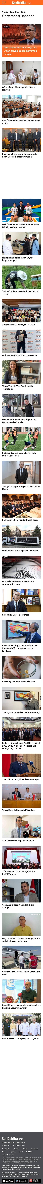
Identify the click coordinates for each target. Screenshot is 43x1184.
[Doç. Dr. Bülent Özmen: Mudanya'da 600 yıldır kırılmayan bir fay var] (21, 925)
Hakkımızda (5, 1145)
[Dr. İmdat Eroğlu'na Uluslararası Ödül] (21, 342)
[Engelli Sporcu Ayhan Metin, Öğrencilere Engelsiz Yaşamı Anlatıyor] (21, 991)
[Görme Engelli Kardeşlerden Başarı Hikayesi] (21, 73)
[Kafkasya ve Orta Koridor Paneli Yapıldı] (21, 506)
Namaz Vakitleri (7, 1155)
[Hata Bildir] (24, 1176)
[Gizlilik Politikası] (19, 1172)
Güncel (16, 1149)
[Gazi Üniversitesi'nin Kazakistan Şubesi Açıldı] (21, 107)
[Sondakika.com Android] (21, 1181)
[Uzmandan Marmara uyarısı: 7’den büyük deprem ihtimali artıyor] (21, 36)
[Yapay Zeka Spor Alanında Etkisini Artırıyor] (21, 891)
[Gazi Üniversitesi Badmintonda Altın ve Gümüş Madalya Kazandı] (21, 211)
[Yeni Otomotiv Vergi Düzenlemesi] (21, 827)
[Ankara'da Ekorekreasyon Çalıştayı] (21, 311)
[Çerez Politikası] (14, 1174)
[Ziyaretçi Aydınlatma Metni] (10, 1176)
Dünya (25, 1149)
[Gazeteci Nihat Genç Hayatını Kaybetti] (21, 1025)
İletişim (17, 1145)
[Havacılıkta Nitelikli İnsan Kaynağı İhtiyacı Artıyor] (21, 244)
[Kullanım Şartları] (7, 1172)
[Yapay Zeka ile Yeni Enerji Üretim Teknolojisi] (21, 372)
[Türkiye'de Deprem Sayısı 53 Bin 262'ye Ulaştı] (21, 473)
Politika (29, 1152)
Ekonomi (34, 1149)
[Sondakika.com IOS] (8, 1181)
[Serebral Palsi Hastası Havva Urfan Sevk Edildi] (21, 958)
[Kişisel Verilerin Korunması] (29, 1174)
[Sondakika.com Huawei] (35, 1181)
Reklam (12, 1145)
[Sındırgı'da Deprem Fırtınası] (21, 601)
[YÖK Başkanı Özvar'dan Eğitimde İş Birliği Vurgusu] (21, 858)
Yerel (21, 1152)
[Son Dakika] (21, 2)
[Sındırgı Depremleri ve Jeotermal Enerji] (21, 699)
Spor (3, 1152)
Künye (23, 1145)
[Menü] (3, 2)
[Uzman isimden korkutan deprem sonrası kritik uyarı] (21, 568)
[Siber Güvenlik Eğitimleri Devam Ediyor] (21, 766)
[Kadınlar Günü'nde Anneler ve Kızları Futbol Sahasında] (21, 439)
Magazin (12, 1152)
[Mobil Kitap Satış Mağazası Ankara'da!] (21, 537)
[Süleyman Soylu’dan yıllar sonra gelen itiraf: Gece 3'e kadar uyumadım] (21, 140)
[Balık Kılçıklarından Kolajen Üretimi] (21, 668)
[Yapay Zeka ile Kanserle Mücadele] (21, 796)
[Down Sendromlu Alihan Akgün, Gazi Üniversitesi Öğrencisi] (21, 406)
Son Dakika (6, 1149)
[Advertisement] (21, 177)
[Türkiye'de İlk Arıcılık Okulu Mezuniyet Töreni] (21, 277)
